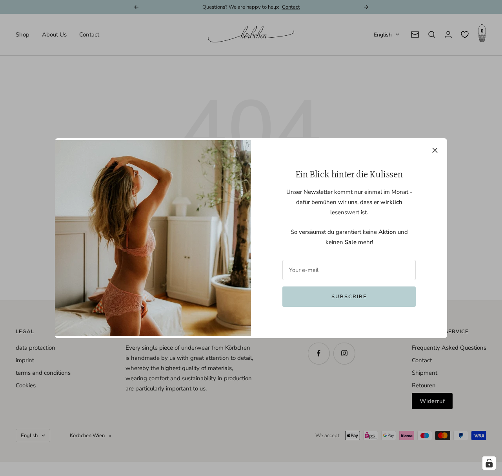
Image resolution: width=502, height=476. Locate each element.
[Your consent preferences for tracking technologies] (489, 463)
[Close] (435, 150)
